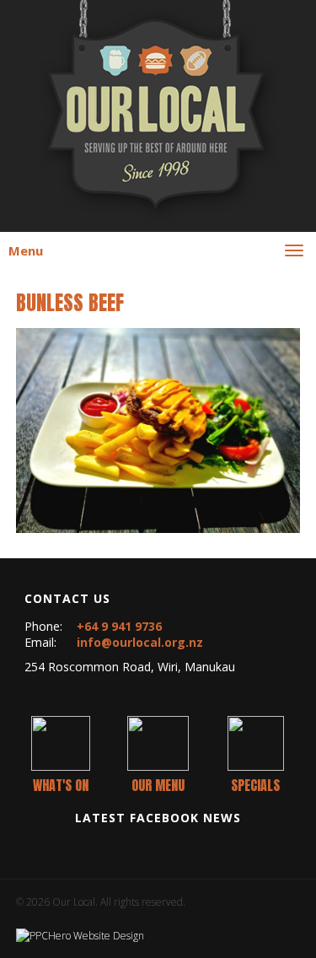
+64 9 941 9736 (119, 626)
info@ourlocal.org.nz (140, 642)
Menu (25, 250)
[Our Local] (158, 110)
